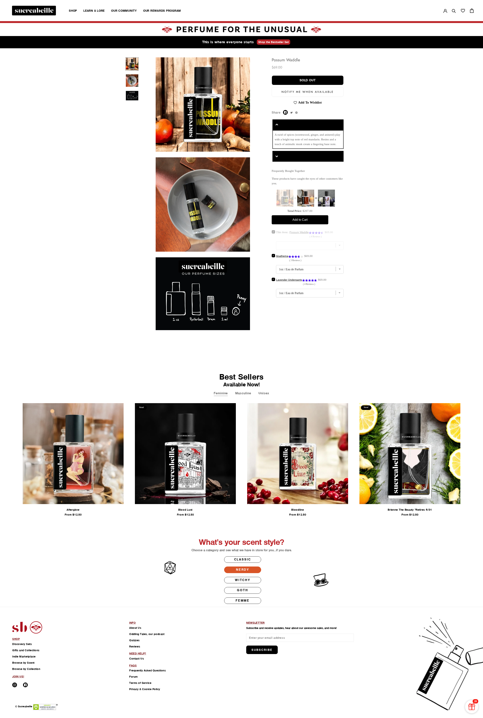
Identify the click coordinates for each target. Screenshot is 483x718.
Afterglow (73, 509)
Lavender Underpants (289, 279)
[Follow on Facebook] (25, 685)
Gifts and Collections (25, 650)
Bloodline (297, 509)
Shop (73, 10)
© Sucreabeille (23, 706)
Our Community (124, 10)
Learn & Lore (94, 10)
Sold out (308, 80)
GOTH (242, 590)
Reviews (134, 646)
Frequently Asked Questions (147, 670)
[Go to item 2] (132, 80)
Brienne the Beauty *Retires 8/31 (410, 509)
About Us (135, 627)
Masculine (243, 393)
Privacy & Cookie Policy (144, 689)
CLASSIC (242, 559)
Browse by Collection (26, 668)
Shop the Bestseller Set (273, 42)
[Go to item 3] (132, 96)
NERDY (242, 569)
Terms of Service (140, 682)
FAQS (133, 665)
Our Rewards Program (162, 10)
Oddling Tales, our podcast (146, 634)
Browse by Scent (23, 662)
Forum (133, 676)
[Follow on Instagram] (14, 685)
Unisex (263, 393)
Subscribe (261, 649)
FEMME (243, 600)
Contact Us (136, 658)
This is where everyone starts (228, 42)
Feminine (221, 393)
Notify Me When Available (307, 92)
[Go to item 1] (132, 64)
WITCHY (242, 580)
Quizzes (134, 640)
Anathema (282, 256)
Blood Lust (185, 509)
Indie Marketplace (24, 656)
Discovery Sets (22, 644)
